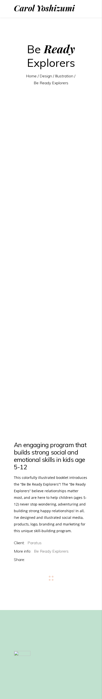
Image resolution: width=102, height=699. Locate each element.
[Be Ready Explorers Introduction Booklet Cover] (51, 136)
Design (46, 75)
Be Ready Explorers (51, 551)
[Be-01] (51, 420)
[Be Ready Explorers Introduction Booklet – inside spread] (51, 204)
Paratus (34, 542)
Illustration (64, 75)
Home (31, 75)
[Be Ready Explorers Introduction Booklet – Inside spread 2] (51, 271)
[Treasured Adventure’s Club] (51, 349)
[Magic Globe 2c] (51, 401)
